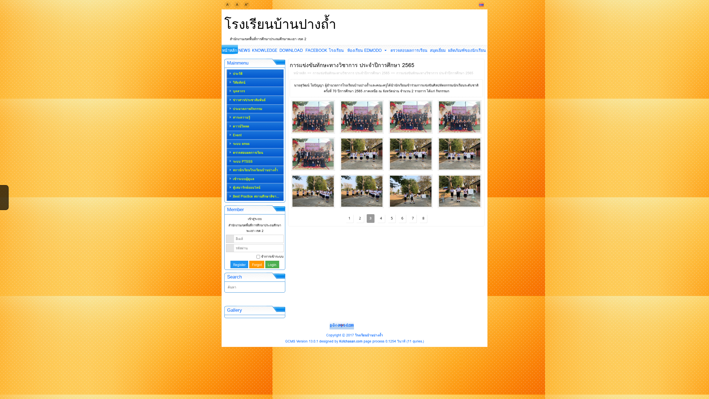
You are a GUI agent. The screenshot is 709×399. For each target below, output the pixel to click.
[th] (481, 4)
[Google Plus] (3, 203)
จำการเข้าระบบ (272, 256)
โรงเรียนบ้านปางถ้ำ (280, 24)
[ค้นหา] (281, 287)
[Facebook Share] (3, 189)
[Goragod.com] (342, 325)
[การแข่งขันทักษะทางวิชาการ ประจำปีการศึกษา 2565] (313, 117)
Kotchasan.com (351, 341)
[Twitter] (3, 196)
